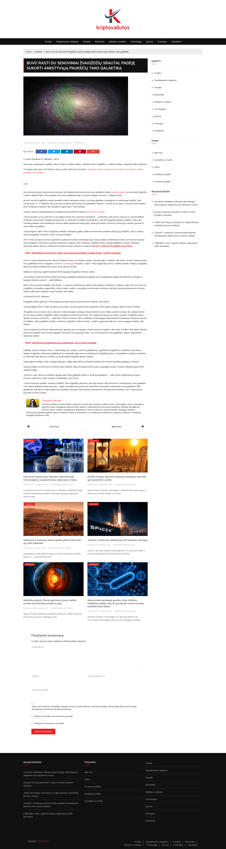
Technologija (136, 41)
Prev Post (54, 426)
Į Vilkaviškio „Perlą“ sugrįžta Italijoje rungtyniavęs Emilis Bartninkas (176, 244)
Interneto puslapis (40, 689)
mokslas (29, 441)
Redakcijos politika (162, 174)
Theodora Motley (64, 143)
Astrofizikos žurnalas (95, 211)
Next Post (116, 426)
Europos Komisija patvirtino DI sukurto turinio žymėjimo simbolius (174, 213)
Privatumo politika (162, 181)
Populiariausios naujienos (67, 41)
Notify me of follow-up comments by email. (53, 716)
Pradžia (48, 41)
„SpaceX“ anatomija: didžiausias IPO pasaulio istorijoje (117, 540)
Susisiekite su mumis (163, 160)
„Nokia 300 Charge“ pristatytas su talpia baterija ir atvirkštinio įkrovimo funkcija (176, 224)
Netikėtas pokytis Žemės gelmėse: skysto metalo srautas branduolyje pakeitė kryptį (50, 602)
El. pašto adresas (96, 676)
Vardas (36, 676)
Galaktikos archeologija (64, 263)
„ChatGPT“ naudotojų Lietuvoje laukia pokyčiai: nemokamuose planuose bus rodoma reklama (175, 234)
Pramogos (162, 41)
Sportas (149, 41)
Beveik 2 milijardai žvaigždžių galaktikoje (112, 246)
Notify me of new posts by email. (49, 723)
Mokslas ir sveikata (117, 41)
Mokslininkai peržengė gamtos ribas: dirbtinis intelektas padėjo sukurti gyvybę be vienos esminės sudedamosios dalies (115, 603)
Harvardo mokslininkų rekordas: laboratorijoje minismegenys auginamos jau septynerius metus (50, 478)
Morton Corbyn (67, 484)
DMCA (157, 167)
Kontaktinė (176, 41)
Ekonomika (99, 41)
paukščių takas (118, 192)
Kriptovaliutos (43, 841)
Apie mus (158, 152)
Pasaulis (86, 41)
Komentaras (38, 647)
